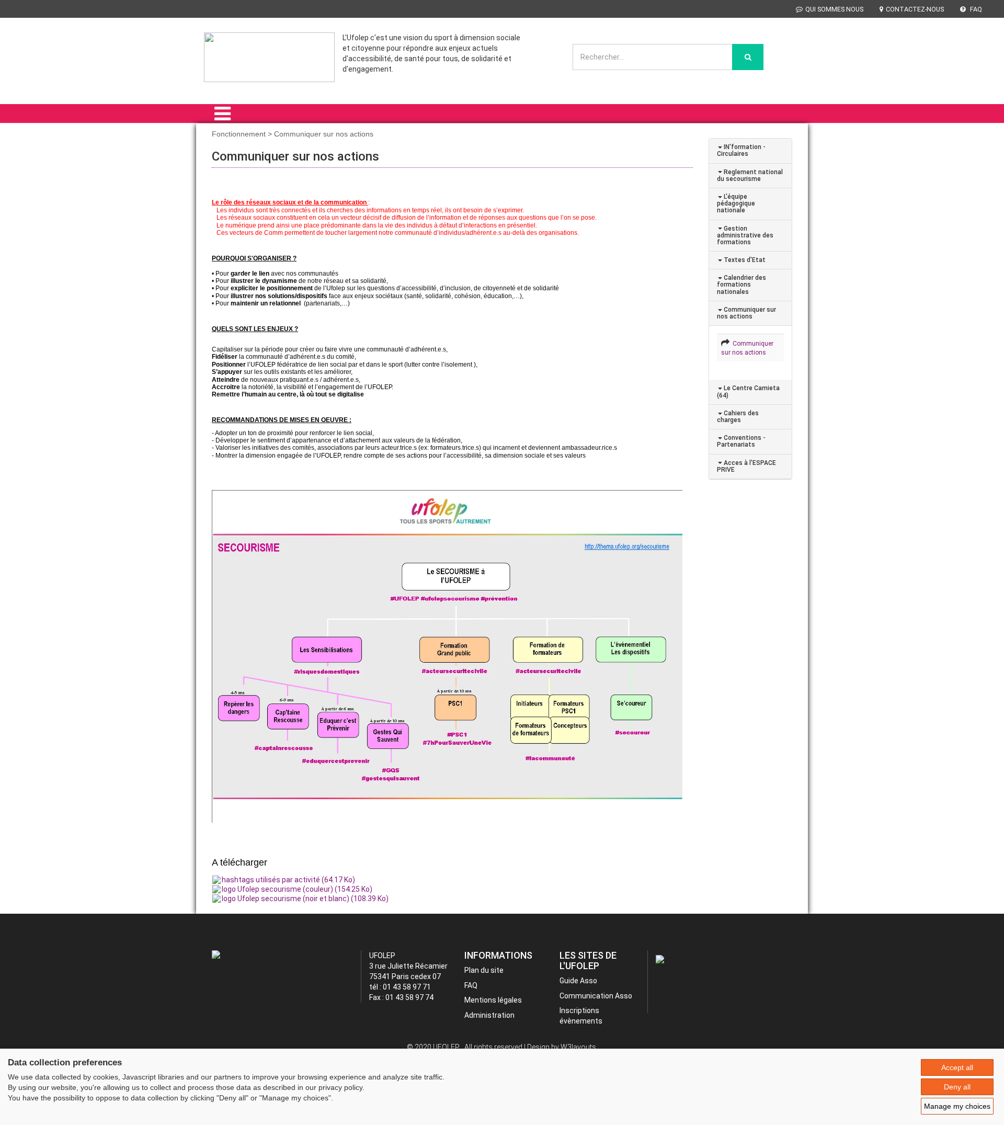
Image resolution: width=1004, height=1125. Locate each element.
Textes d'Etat (744, 260)
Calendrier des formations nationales (741, 284)
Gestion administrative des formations (745, 235)
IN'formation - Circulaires (741, 150)
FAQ (975, 9)
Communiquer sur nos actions (746, 313)
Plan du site (484, 970)
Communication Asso (596, 996)
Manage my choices (957, 1106)
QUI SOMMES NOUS (834, 9)
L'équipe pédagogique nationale (736, 203)
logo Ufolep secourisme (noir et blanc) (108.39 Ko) (305, 898)
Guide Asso (578, 980)
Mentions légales (493, 1000)
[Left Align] (747, 57)
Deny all (957, 1087)
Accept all (957, 1067)
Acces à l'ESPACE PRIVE (746, 466)
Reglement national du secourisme (750, 175)
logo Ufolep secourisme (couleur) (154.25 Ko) (297, 889)
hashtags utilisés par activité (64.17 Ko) (288, 880)
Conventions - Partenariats (741, 441)
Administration (489, 1015)
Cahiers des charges (738, 417)
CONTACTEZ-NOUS (915, 9)
